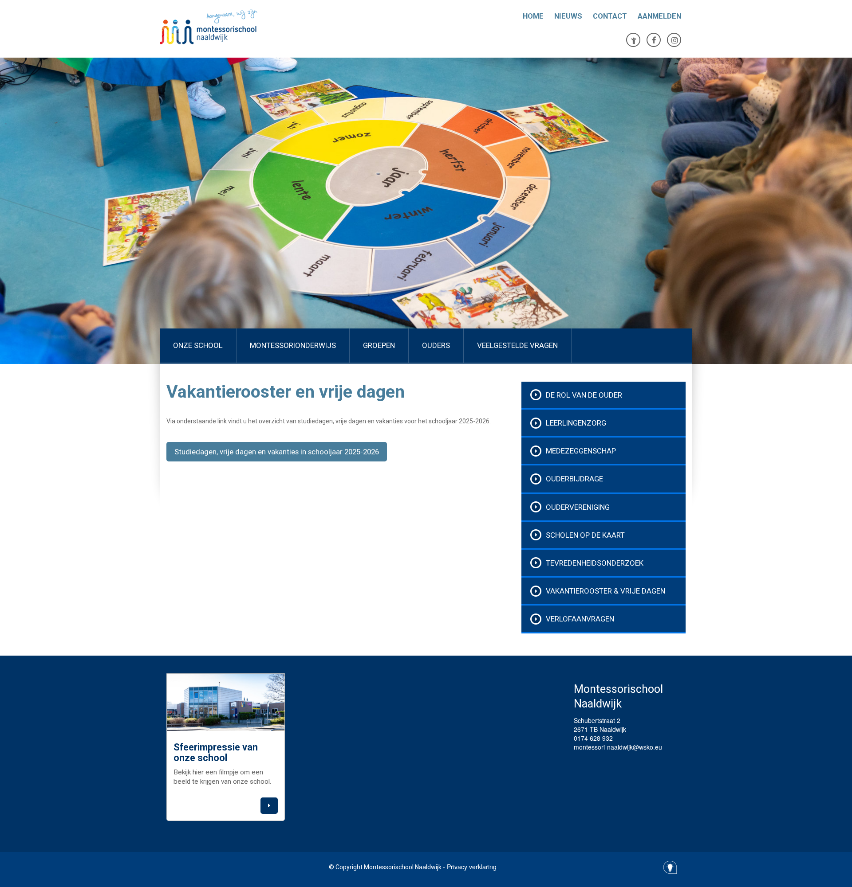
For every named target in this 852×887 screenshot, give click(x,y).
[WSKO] (248, 26)
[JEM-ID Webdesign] (670, 867)
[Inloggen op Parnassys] (633, 40)
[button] (269, 805)
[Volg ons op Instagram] (674, 40)
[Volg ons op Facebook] (654, 40)
